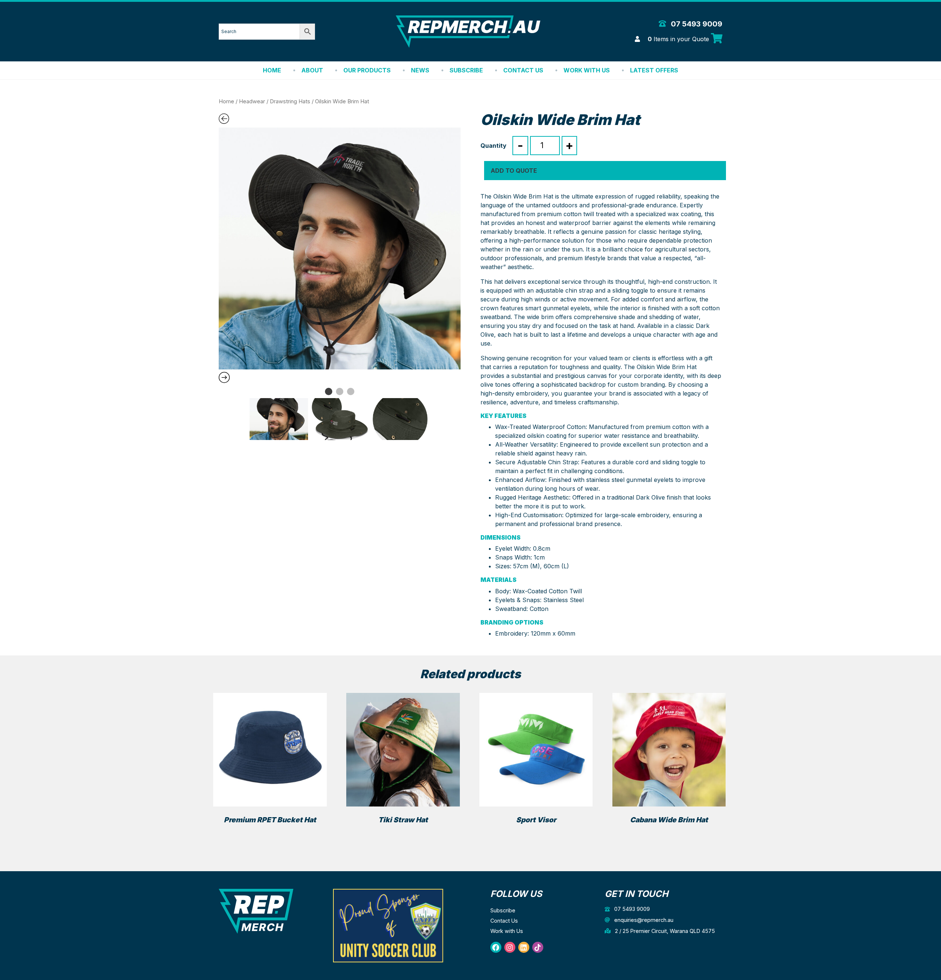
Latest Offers (654, 70)
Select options (270, 833)
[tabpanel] (340, 248)
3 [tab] (350, 391)
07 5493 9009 (695, 23)
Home (272, 70)
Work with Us (586, 70)
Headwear (252, 101)
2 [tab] (339, 391)
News (420, 70)
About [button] (312, 70)
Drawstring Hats (290, 101)
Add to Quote (514, 170)
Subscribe (466, 70)
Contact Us (523, 70)
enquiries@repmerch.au (643, 920)
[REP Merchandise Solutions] (256, 911)
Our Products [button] (367, 70)
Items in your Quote (679, 39)
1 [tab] (328, 391)
